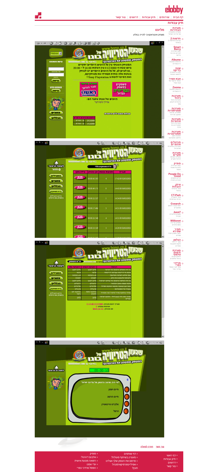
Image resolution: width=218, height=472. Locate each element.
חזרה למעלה (147, 446)
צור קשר (160, 446)
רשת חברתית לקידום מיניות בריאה (175, 51)
